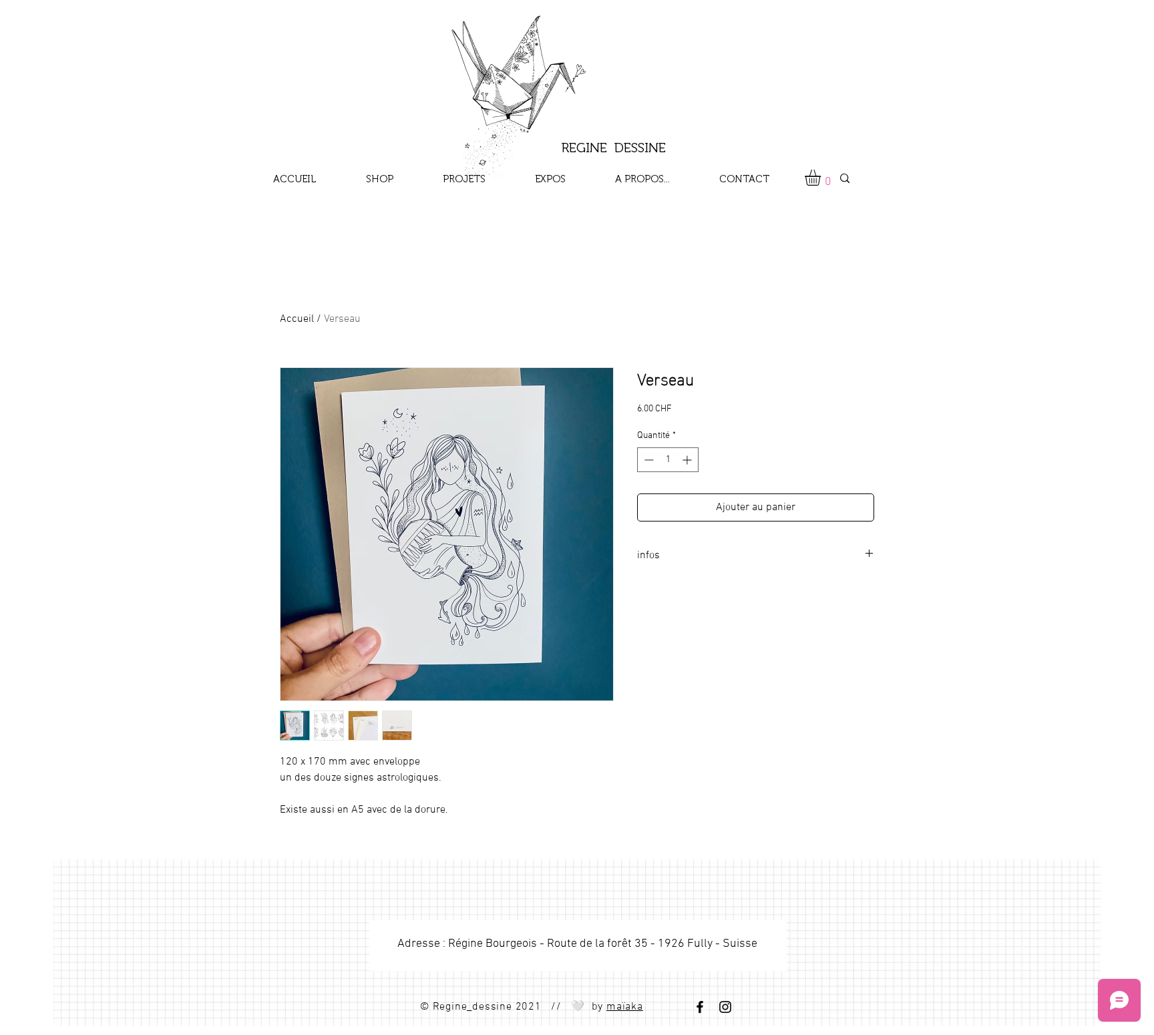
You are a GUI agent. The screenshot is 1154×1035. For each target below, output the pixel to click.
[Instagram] (725, 1007)
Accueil (297, 319)
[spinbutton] (668, 459)
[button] (822, 178)
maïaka (624, 1007)
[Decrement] (647, 459)
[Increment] (688, 459)
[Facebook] (700, 1007)
